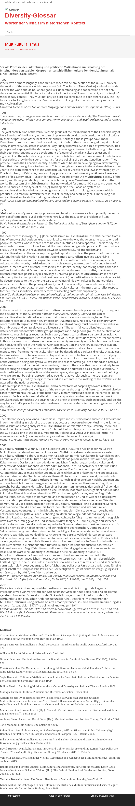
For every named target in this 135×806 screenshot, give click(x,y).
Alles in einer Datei (59, 795)
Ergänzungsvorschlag (102, 795)
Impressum (13, 795)
